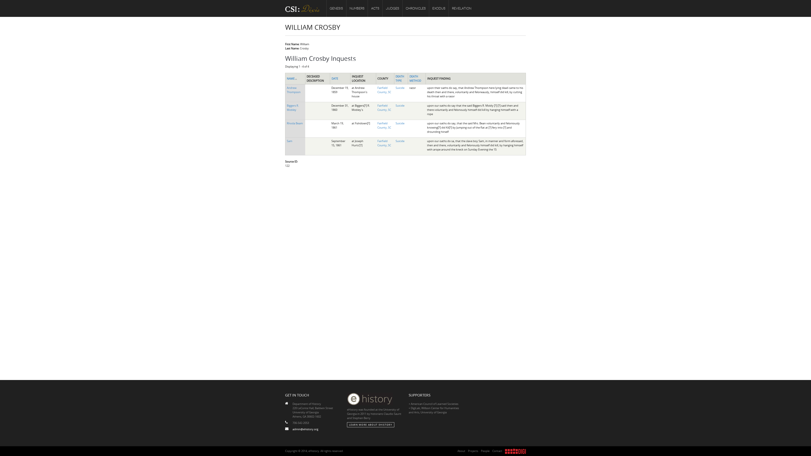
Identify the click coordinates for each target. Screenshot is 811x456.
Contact (497, 451)
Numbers (357, 8)
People (485, 451)
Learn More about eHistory (370, 424)
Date (335, 78)
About (461, 451)
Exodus (438, 8)
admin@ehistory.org (305, 429)
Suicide (400, 88)
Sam (289, 141)
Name (291, 78)
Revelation (461, 8)
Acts (375, 8)
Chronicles (416, 8)
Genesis (336, 8)
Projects (473, 451)
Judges (392, 8)
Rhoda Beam (295, 123)
